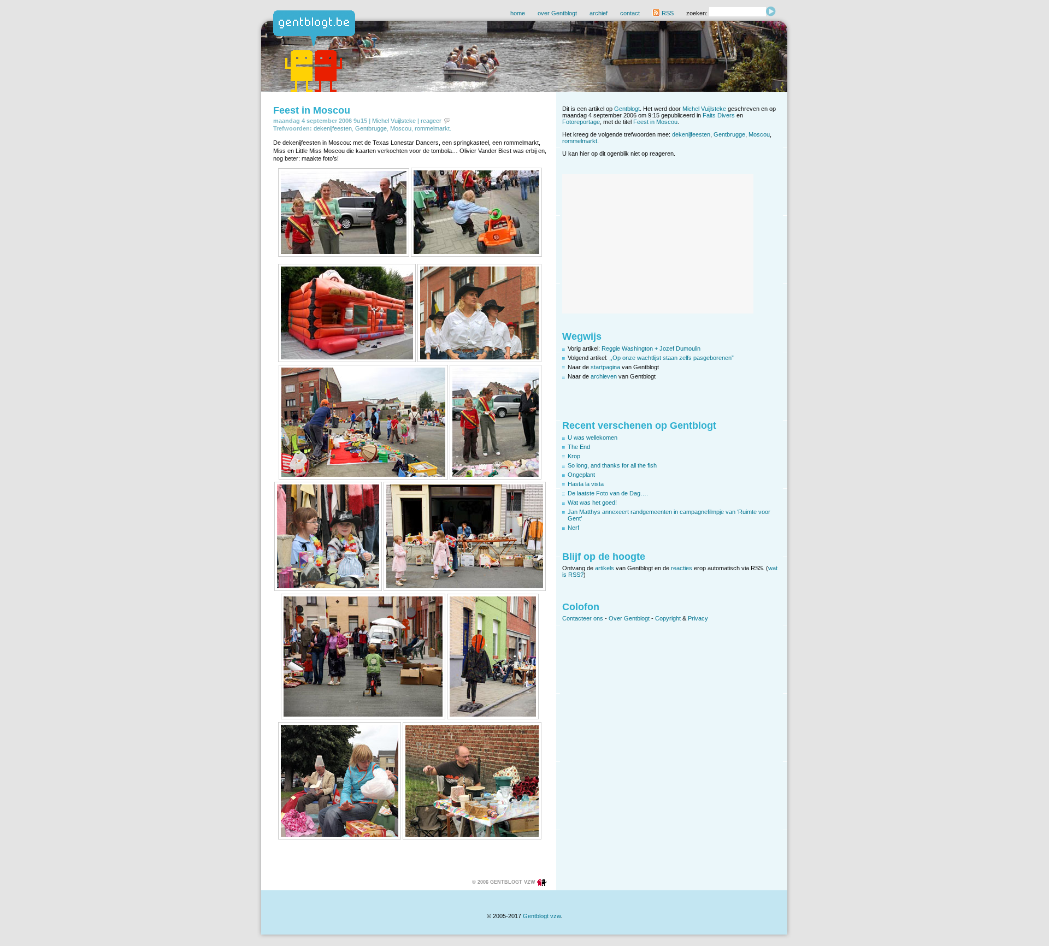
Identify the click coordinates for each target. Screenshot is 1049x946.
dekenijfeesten (333, 128)
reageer (431, 120)
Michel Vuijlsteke (394, 120)
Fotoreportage (581, 122)
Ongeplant (581, 474)
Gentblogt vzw (542, 916)
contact (630, 13)
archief (599, 13)
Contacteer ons (582, 618)
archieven (604, 376)
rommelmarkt (432, 128)
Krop (574, 456)
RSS (667, 13)
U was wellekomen (592, 437)
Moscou (400, 128)
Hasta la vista (586, 484)
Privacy (698, 618)
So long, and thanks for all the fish (612, 465)
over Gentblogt (557, 13)
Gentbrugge (371, 128)
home (517, 13)
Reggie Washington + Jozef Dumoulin (651, 348)
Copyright (668, 618)
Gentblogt (627, 108)
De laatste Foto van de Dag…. (608, 493)
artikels (604, 568)
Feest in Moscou (311, 110)
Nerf (573, 527)
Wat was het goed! (592, 502)
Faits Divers (719, 115)
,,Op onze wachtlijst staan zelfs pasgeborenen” (671, 357)
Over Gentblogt (629, 618)
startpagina (605, 367)
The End (579, 447)
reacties (681, 568)
